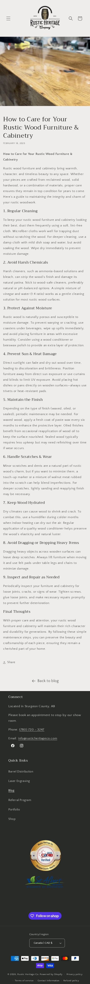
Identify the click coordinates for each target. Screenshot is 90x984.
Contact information (48, 980)
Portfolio (14, 809)
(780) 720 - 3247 (31, 729)
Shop (11, 819)
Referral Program (19, 800)
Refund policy (71, 980)
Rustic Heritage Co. (28, 974)
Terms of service (24, 980)
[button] (8, 18)
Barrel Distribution (20, 771)
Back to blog (48, 681)
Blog (11, 790)
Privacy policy (75, 974)
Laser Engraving (19, 781)
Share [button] (11, 662)
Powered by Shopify (51, 974)
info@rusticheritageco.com (37, 738)
